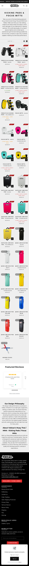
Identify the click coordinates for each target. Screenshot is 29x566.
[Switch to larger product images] (24, 41)
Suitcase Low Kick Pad (7, 191)
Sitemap (4, 515)
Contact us (4, 494)
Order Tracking (5, 497)
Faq (3, 512)
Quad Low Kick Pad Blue (21, 312)
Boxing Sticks (7, 357)
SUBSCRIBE (12, 543)
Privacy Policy (5, 502)
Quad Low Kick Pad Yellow (7, 312)
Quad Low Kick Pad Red (7, 335)
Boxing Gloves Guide (7, 489)
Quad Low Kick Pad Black (21, 335)
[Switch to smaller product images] (26, 41)
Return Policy (5, 507)
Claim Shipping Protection (9, 499)
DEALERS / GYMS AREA (11, 481)
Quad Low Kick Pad (21, 243)
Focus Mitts (21, 113)
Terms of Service (6, 505)
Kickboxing (4, 492)
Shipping (4, 510)
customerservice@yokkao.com (10, 477)
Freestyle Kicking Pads (7, 61)
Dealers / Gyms (6, 523)
